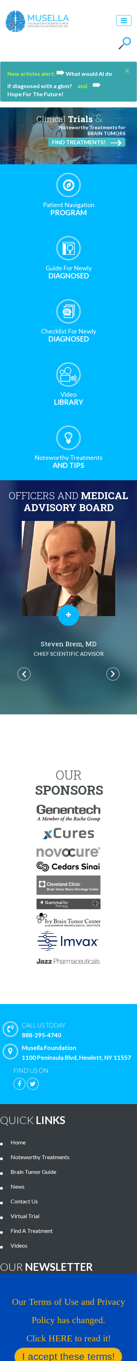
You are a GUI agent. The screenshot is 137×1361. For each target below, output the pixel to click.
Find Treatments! (79, 142)
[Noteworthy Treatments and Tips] (68, 438)
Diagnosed (69, 272)
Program (68, 209)
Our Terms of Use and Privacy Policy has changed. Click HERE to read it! (68, 1320)
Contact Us (24, 1201)
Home (18, 1142)
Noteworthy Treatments (40, 1157)
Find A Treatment (32, 1230)
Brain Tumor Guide (33, 1171)
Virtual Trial (25, 1216)
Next (112, 674)
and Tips (68, 461)
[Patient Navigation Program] (68, 185)
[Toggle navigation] (123, 20)
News (18, 1186)
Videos (19, 1245)
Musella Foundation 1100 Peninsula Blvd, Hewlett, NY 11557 (76, 1052)
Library (68, 398)
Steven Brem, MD (69, 648)
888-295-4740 (44, 1030)
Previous (24, 674)
